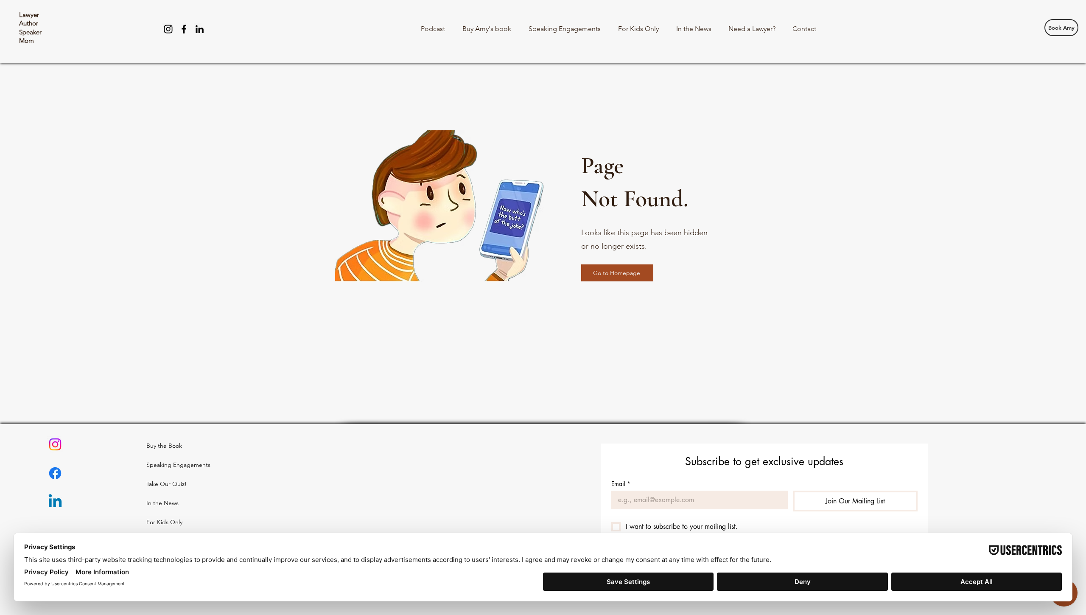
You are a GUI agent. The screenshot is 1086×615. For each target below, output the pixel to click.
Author (28, 23)
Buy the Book (164, 445)
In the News (162, 503)
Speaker (30, 32)
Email (620, 483)
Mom (26, 41)
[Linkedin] (55, 502)
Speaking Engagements (166, 465)
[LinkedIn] (199, 29)
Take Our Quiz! (166, 484)
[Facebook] (184, 29)
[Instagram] (168, 29)
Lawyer (29, 15)
